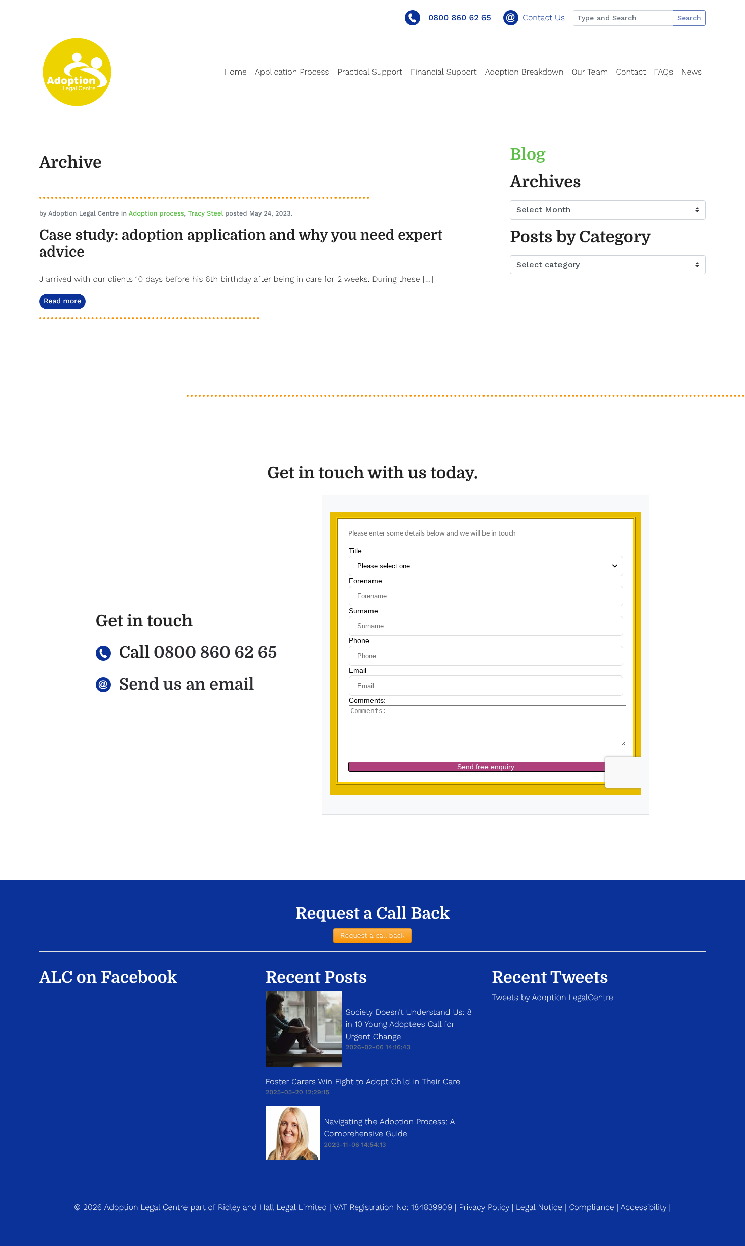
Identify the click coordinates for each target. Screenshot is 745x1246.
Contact (631, 72)
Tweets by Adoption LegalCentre (552, 997)
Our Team (590, 72)
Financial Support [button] (444, 72)
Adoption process (156, 214)
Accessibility (643, 1207)
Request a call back (372, 936)
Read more (62, 301)
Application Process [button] (292, 72)
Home (235, 72)
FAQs (663, 72)
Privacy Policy (484, 1207)
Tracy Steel (205, 214)
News (691, 72)
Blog (527, 154)
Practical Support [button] (369, 72)
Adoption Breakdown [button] (524, 72)
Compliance (591, 1207)
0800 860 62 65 (459, 17)
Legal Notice (539, 1207)
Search (689, 18)
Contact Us (544, 17)
